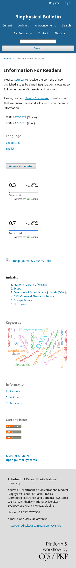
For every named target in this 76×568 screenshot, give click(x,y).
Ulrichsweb (20, 304)
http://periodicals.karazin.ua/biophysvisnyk (34, 525)
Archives (23, 25)
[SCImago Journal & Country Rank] (28, 261)
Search (66, 25)
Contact (43, 33)
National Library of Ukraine (31, 284)
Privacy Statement (37, 98)
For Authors (21, 33)
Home (7, 58)
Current (7, 25)
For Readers (13, 391)
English (10, 148)
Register (54, 3)
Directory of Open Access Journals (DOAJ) (40, 292)
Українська (13, 143)
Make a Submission (21, 166)
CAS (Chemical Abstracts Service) (35, 296)
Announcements (45, 25)
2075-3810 (19, 123)
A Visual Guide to (21, 458)
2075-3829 (19, 117)
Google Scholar (23, 300)
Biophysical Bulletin (38, 16)
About (59, 33)
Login (67, 3)
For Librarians (14, 403)
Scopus (18, 288)
